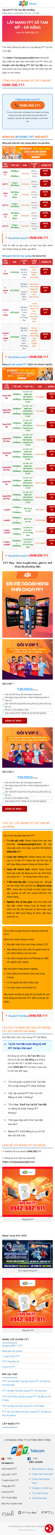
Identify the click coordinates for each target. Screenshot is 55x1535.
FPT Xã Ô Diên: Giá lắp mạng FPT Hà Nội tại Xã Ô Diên (26, 1398)
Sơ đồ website (39, 1498)
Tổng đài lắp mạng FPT (18, 238)
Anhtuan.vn (32, 1530)
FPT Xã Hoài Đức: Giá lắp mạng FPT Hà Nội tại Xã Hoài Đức (26, 1383)
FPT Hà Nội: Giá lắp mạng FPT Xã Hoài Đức (24, 1390)
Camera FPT (8, 1366)
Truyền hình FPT (11, 1356)
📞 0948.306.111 (27, 105)
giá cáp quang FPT (17, 364)
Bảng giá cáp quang (12, 1351)
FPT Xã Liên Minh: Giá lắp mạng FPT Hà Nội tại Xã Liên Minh (26, 1413)
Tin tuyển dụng (40, 1493)
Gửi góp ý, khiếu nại (42, 1488)
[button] (2, 3)
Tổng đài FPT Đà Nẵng (18, 1016)
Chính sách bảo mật (42, 1474)
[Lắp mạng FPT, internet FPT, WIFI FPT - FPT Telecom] (27, 3)
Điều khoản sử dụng (42, 1469)
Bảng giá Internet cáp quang (16, 255)
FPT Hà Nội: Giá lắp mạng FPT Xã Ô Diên (23, 1406)
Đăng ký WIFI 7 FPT (12, 1345)
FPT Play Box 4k (10, 1361)
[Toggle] (5, 1044)
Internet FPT (24, 136)
